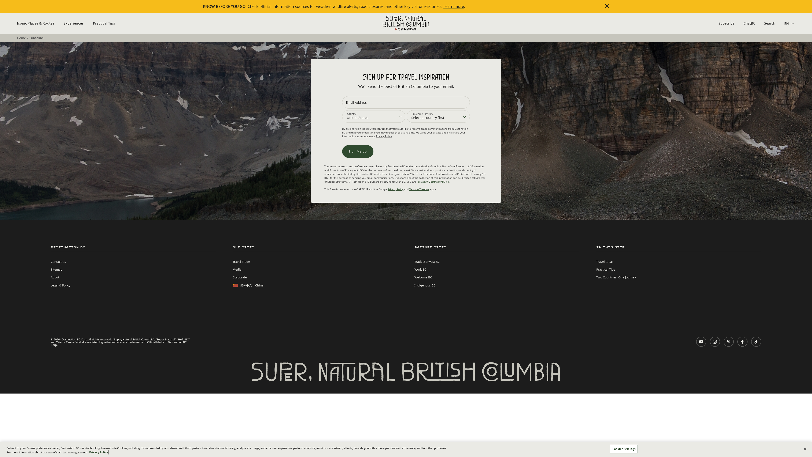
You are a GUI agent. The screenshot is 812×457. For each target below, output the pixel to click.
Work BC (420, 269)
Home (21, 38)
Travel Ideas (604, 262)
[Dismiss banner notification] (607, 6)
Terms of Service (419, 189)
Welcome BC (423, 277)
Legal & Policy (60, 285)
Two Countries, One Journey (616, 277)
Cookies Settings (623, 449)
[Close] (805, 449)
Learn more (453, 6)
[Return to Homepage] (406, 23)
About (55, 277)
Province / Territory (422, 113)
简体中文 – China (251, 285)
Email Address (356, 102)
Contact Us (58, 262)
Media (237, 269)
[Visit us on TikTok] (756, 342)
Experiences (74, 23)
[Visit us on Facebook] (742, 342)
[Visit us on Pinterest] (729, 342)
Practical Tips (104, 23)
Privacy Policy (384, 136)
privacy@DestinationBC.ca (433, 181)
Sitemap (56, 269)
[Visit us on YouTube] (701, 342)
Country (351, 113)
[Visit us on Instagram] (715, 342)
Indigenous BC (424, 285)
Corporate (240, 277)
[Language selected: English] (789, 23)
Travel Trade (241, 262)
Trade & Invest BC (427, 262)
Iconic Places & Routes (35, 23)
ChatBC (749, 23)
